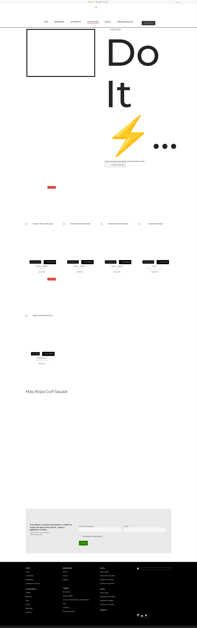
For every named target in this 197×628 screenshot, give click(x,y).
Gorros (65, 576)
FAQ (64, 604)
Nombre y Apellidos (86, 526)
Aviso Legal (104, 572)
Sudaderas (29, 580)
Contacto (66, 607)
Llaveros (29, 612)
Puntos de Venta (69, 611)
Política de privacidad (107, 576)
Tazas (28, 604)
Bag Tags (29, 608)
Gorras (65, 572)
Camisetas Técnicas (33, 583)
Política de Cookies (106, 580)
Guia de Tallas (67, 596)
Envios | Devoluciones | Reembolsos (76, 600)
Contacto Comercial (107, 583)
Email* (126, 526)
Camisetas (29, 576)
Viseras (65, 580)
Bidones (28, 597)
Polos (28, 572)
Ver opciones (35, 262)
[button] (115, 165)
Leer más (35, 354)
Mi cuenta (66, 592)
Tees (27, 600)
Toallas (28, 593)
